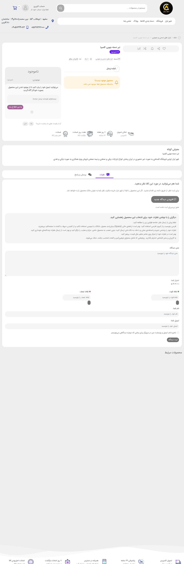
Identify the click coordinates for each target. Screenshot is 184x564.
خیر (25, 123)
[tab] (104, 174)
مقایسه (144, 48)
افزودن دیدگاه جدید (163, 199)
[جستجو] (60, 8)
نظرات (102, 175)
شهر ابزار (168, 21)
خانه (175, 37)
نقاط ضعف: (84, 291)
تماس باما (127, 21)
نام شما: (176, 308)
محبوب (163, 48)
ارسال (157, 48)
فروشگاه (159, 21)
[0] (15, 8)
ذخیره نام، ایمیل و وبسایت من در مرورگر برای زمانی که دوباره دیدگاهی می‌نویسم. (143, 333)
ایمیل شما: (175, 320)
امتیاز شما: (175, 280)
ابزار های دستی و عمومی (161, 37)
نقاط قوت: (173, 291)
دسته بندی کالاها (147, 21)
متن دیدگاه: (174, 248)
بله (31, 123)
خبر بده (151, 48)
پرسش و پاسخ (81, 175)
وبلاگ (135, 21)
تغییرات (138, 48)
